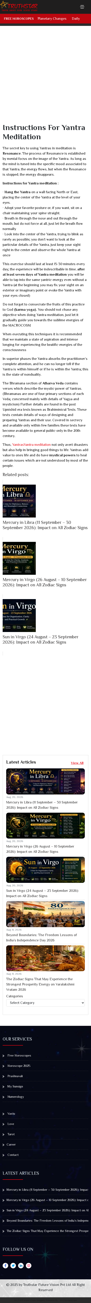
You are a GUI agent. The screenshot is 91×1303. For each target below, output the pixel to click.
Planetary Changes (52, 19)
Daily (76, 19)
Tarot (11, 1134)
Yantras (17, 445)
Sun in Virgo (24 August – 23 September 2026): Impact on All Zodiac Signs (42, 893)
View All (77, 763)
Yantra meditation (37, 445)
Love (10, 1124)
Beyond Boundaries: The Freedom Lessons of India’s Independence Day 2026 (41, 937)
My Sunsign (15, 1086)
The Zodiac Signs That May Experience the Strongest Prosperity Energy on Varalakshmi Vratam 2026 (40, 984)
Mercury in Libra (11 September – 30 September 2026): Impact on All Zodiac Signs (42, 805)
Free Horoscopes (19, 18)
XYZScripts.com (68, 1300)
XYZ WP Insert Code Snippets (29, 1300)
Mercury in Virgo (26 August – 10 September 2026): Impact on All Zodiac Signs (40, 849)
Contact (13, 1155)
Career (11, 1144)
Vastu (11, 1113)
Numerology (15, 1096)
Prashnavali (15, 1076)
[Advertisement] (45, 77)
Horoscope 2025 (18, 1065)
